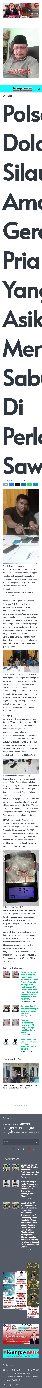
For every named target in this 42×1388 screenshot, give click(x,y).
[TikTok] (23, 1148)
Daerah (5, 481)
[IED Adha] (33, 1290)
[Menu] (3, 89)
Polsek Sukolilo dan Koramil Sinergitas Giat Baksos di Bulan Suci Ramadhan (20, 1086)
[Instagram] (18, 1148)
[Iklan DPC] (21, 1290)
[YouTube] (28, 1148)
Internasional (29, 1132)
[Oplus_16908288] (22, 89)
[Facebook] (8, 1148)
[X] (13, 1148)
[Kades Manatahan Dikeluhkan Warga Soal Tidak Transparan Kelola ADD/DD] (6, 1040)
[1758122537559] (21, 53)
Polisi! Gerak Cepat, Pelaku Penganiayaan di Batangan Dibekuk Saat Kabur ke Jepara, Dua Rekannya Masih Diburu (29, 1188)
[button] (39, 88)
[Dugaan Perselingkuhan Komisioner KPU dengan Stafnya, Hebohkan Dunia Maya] (6, 1021)
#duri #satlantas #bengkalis (10, 1124)
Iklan (24, 1132)
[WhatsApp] (33, 1148)
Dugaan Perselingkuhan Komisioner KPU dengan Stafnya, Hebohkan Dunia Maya (28, 1026)
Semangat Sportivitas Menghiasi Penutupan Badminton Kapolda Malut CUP (30, 1009)
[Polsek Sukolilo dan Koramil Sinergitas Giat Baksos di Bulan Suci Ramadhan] (21, 1064)
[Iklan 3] (9, 1290)
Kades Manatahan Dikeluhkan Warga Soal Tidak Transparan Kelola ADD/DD (28, 1044)
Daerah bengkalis (16, 1126)
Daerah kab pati (18, 1132)
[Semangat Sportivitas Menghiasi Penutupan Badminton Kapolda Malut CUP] (6, 1006)
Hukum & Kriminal (15, 481)
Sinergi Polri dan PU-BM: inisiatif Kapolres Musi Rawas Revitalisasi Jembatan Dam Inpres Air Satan (30, 1169)
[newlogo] (21, 1353)
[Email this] (5, 484)
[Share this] (11, 484)
